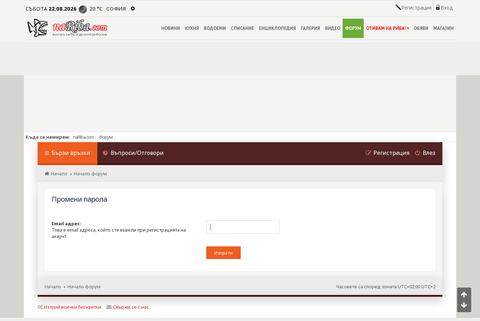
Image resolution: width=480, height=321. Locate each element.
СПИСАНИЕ (242, 28)
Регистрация (416, 8)
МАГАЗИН (443, 28)
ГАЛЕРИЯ (310, 28)
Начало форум (83, 286)
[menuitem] (133, 153)
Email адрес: (66, 223)
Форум (105, 137)
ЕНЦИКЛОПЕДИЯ (277, 28)
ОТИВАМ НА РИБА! (386, 28)
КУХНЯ (192, 28)
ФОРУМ (353, 28)
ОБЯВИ (421, 28)
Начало (53, 286)
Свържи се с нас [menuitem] (131, 307)
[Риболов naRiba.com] (67, 28)
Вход (447, 8)
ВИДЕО (332, 28)
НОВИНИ (170, 28)
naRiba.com (83, 137)
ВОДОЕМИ (215, 28)
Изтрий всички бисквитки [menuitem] (72, 307)
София (116, 8)
